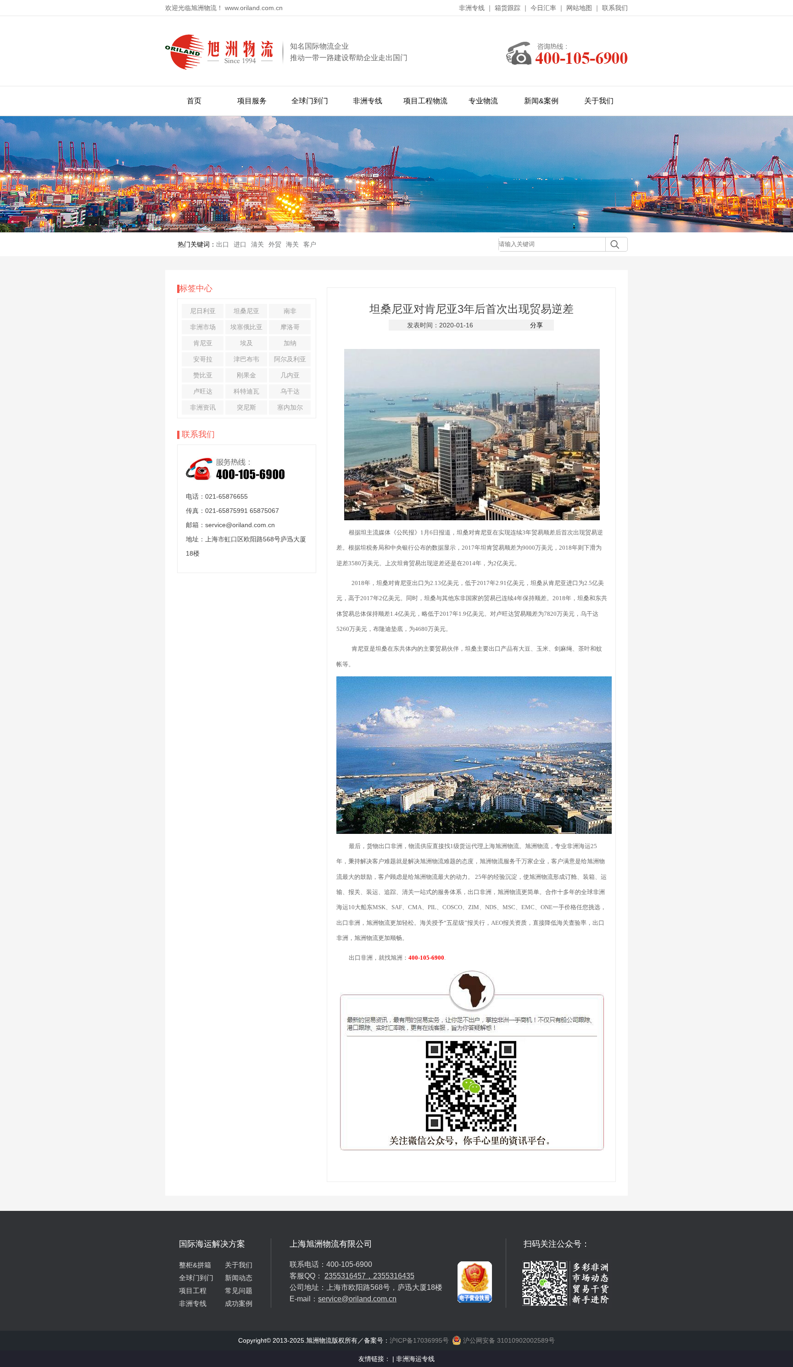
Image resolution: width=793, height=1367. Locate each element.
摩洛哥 (290, 327)
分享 (536, 325)
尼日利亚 (203, 311)
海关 (292, 244)
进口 (240, 244)
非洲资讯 (203, 407)
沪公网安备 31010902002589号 (508, 1340)
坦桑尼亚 (246, 311)
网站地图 (579, 7)
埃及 (246, 343)
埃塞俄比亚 (246, 327)
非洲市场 (203, 327)
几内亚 (290, 375)
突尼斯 (246, 407)
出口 (222, 244)
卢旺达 (202, 391)
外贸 (274, 244)
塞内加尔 (290, 407)
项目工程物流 (425, 101)
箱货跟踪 (507, 7)
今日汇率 (543, 7)
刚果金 (246, 375)
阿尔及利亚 (290, 359)
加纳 (290, 343)
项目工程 (193, 1290)
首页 (194, 101)
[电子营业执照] (475, 1242)
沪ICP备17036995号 (419, 1340)
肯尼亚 (202, 343)
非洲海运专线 (415, 1358)
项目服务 (252, 101)
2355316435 (393, 1276)
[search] (612, 244)
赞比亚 (202, 375)
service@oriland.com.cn (357, 1299)
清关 (257, 244)
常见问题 (238, 1290)
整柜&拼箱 (195, 1265)
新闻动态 (238, 1278)
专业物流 (483, 101)
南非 (290, 311)
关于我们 (599, 101)
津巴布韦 (246, 359)
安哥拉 (202, 359)
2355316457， (348, 1276)
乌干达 (290, 391)
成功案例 (238, 1303)
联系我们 (615, 7)
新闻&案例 (541, 101)
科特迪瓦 (246, 391)
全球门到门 (309, 101)
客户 (309, 244)
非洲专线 (472, 7)
